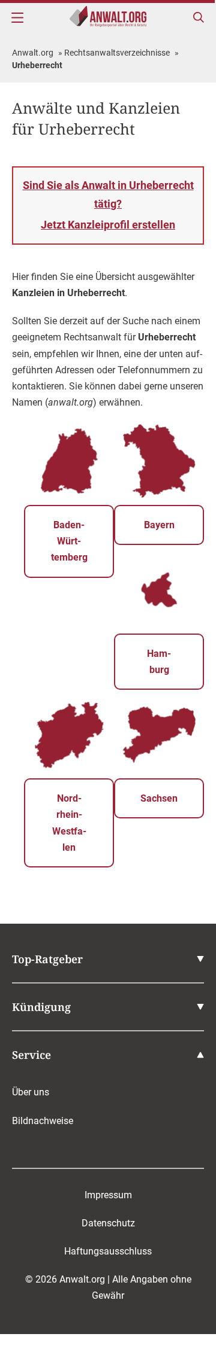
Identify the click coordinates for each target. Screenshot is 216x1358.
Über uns (30, 1092)
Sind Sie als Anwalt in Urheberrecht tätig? (108, 205)
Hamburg (159, 661)
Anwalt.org (32, 52)
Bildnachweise (42, 1120)
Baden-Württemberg (69, 541)
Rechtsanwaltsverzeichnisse (117, 52)
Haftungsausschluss (108, 1251)
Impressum (108, 1195)
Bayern (159, 525)
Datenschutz (108, 1223)
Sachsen (159, 798)
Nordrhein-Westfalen (69, 823)
